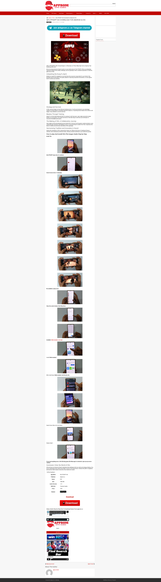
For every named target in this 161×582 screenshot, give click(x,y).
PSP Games (54, 13)
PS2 (53, 17)
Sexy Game (61, 13)
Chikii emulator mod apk (56, 340)
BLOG (94, 13)
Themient (114, 580)
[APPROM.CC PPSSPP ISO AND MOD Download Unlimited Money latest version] (57, 10)
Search (113, 3)
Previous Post (50, 564)
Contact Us (88, 13)
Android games (69, 13)
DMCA (100, 13)
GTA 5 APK (106, 13)
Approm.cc (53, 580)
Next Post (91, 564)
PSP (50, 22)
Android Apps (79, 13)
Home (47, 13)
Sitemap (57, 580)
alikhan (54, 22)
